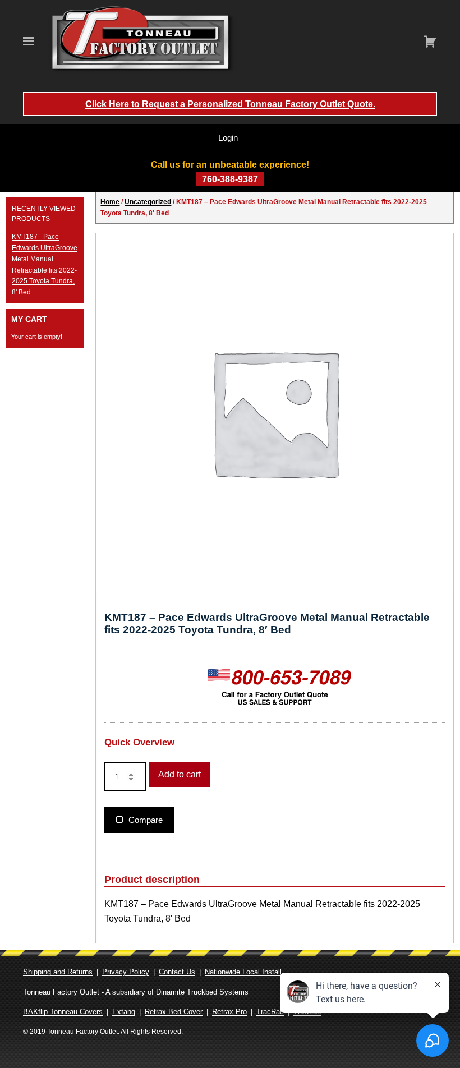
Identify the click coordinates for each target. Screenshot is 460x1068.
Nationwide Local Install (243, 972)
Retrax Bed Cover (174, 1011)
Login (228, 137)
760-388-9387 (230, 179)
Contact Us (177, 972)
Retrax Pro (229, 1011)
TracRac (270, 1011)
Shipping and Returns (58, 972)
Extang (123, 1011)
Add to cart (179, 774)
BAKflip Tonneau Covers (63, 1011)
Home (109, 202)
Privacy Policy (125, 972)
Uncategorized (148, 202)
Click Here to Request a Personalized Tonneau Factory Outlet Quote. (230, 104)
